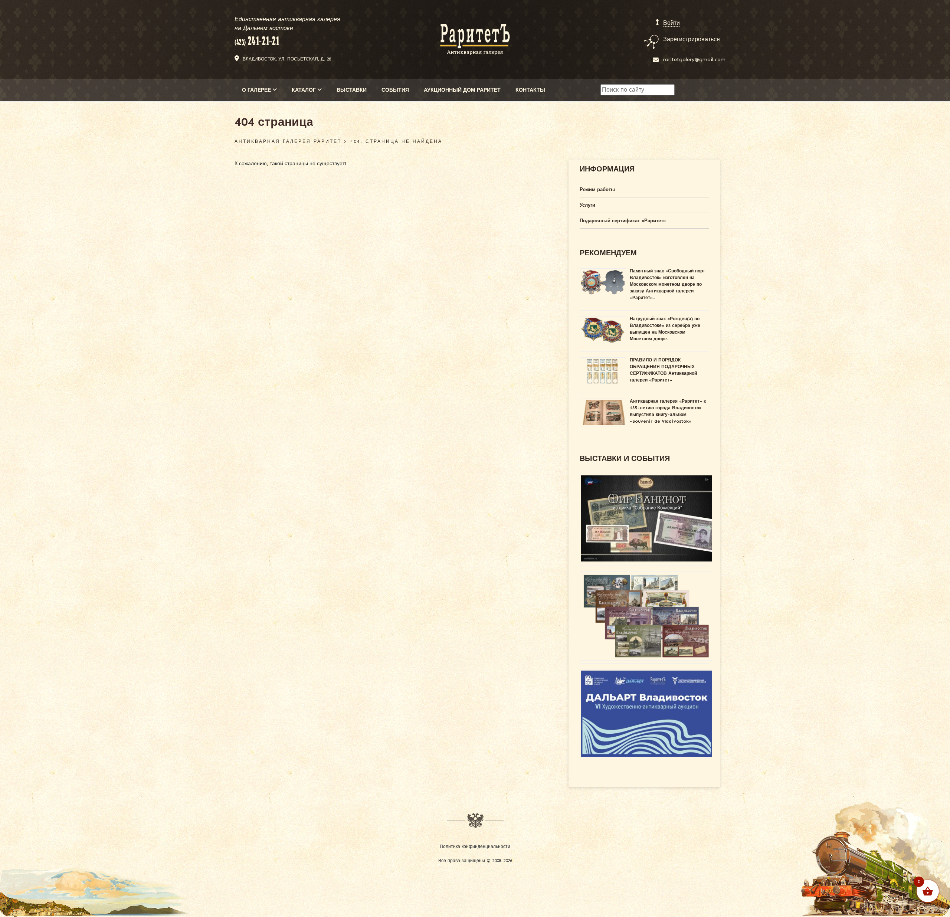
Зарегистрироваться (691, 39)
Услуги (587, 205)
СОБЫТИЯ (395, 90)
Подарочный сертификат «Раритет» (623, 220)
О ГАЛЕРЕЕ (257, 90)
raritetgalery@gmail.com (694, 59)
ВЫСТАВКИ (352, 90)
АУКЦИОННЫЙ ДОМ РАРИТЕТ (462, 90)
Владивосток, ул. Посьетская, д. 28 (287, 59)
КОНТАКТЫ (530, 90)
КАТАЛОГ (304, 90)
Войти (671, 22)
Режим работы (597, 189)
